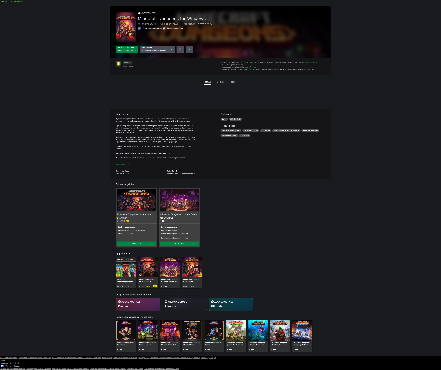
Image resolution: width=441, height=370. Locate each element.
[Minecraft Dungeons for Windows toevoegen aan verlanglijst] (180, 49)
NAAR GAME (136, 244)
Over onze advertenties (153, 368)
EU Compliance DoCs (170, 368)
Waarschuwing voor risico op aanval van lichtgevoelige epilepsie (127, 357)
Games (3, 360)
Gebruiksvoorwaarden (99, 368)
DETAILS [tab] (208, 82)
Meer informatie (311, 62)
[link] (126, 272)
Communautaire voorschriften (89, 357)
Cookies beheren (82, 368)
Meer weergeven (121, 164)
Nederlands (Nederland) (9, 363)
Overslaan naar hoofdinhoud (11, 1)
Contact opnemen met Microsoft (38, 368)
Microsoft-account (160, 357)
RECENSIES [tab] (220, 82)
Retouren (196, 357)
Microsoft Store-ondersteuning (180, 357)
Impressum (56, 368)
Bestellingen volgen (208, 357)
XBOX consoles (6, 357)
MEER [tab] (233, 82)
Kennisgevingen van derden (132, 368)
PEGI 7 (126, 63)
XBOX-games (17, 357)
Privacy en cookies (68, 368)
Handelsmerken (114, 368)
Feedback (73, 357)
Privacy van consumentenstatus (12, 368)
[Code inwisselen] (189, 49)
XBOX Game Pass (30, 357)
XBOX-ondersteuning (60, 357)
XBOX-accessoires (44, 357)
